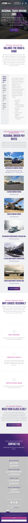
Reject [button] (14, 520)
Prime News (15, 466)
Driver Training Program (14, 424)
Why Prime (15, 463)
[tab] (4, 79)
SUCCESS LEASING (15, 492)
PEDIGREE (15, 490)
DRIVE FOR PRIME (15, 481)
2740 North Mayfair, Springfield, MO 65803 (14, 499)
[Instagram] (11, 502)
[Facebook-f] (16, 502)
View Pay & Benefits (14, 288)
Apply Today (14, 30)
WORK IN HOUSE (15, 483)
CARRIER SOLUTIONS (15, 474)
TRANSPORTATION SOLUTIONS (15, 472)
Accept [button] (14, 517)
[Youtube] (14, 502)
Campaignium (16, 507)
